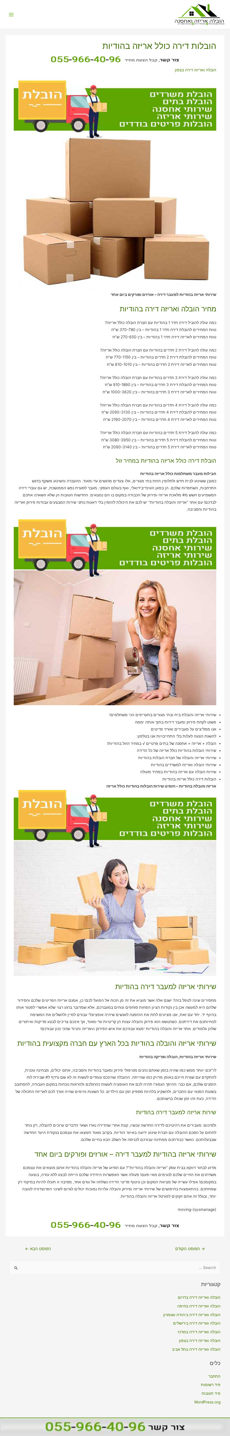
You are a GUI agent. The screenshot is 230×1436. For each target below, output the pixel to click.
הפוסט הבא (38, 1248)
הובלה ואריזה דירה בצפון (195, 70)
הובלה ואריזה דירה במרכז (199, 1332)
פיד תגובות (211, 1393)
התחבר (214, 1376)
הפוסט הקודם (190, 1248)
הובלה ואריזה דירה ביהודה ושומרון (191, 1314)
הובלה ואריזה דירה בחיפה (198, 1306)
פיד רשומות (210, 1384)
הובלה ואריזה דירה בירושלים (196, 1323)
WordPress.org (207, 1402)
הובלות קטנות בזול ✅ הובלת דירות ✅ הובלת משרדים (201, 23)
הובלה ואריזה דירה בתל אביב (196, 1349)
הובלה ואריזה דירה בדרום (199, 1297)
